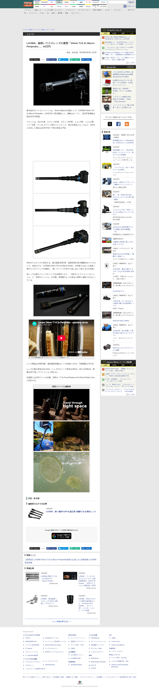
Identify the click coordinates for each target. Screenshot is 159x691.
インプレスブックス (51, 661)
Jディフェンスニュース (98, 641)
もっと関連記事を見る (60, 621)
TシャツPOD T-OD (77, 645)
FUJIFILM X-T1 (118, 291)
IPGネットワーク (114, 655)
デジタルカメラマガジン (33, 662)
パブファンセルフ (117, 651)
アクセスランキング (114, 30)
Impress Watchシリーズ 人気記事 (119, 362)
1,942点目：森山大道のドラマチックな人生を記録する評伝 (123, 271)
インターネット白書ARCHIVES (35, 669)
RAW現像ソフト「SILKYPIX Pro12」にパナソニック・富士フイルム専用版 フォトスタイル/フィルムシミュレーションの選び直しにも (120, 44)
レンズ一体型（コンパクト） (54, 10)
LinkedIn (88, 59)
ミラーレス (27, 10)
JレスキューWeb (96, 648)
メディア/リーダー (83, 10)
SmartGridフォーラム (52, 638)
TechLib (93, 668)
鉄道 (53, 13)
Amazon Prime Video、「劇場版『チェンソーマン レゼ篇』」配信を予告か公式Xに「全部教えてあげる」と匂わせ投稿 (119, 371)
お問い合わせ (46, 677)
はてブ (65, 59)
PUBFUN (112, 648)
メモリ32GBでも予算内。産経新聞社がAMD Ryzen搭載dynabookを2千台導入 (123, 74)
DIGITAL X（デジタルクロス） (54, 652)
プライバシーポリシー (87, 677)
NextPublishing (50, 665)
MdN (90, 655)
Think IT (27, 638)
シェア (53, 59)
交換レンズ (37, 10)
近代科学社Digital (76, 665)
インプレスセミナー (51, 648)
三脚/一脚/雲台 (97, 10)
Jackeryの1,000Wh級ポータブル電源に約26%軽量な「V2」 (123, 229)
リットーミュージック (78, 638)
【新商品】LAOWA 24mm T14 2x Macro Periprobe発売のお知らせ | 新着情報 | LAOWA (60, 560)
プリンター (117, 10)
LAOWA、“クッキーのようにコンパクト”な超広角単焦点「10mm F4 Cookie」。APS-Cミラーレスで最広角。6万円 (87, 580)
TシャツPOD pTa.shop (119, 658)
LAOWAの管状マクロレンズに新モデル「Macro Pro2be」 (49, 578)
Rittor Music (72, 635)
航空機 (60, 13)
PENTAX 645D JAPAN (121, 321)
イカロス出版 (93, 635)
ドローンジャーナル (31, 652)
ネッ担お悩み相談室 (31, 655)
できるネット (29, 665)
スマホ (42, 13)
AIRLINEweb (95, 638)
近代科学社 (71, 662)
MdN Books (94, 658)
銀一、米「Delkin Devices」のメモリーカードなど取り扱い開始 (123, 197)
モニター (107, 10)
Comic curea (116, 641)
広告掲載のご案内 (58, 677)
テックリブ (92, 665)
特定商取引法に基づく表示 (128, 677)
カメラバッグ (70, 10)
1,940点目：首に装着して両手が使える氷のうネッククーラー (123, 333)
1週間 (123, 33)
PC (25, 13)
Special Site (111, 67)
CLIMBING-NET (76, 658)
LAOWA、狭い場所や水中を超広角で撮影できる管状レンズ (71, 512)
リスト (43, 59)
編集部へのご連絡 (72, 677)
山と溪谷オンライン (77, 655)
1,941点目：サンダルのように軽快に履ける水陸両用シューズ (123, 303)
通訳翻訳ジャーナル (97, 645)
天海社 (114, 638)
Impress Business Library (53, 645)
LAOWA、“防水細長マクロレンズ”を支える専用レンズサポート (49, 601)
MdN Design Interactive (98, 662)
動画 (66, 13)
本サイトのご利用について (31, 677)
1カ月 (131, 33)
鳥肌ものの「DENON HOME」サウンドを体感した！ (122, 91)
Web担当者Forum (31, 641)
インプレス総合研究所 (32, 645)
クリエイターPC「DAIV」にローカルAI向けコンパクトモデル (123, 212)
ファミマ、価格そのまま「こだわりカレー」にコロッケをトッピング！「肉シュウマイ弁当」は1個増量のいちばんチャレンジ (120, 386)
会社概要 (99, 677)
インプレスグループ (111, 677)
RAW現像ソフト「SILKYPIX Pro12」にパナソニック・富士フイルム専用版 (123, 152)
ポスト (36, 59)
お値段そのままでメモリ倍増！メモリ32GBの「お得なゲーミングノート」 (123, 82)
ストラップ (32, 13)
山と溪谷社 (71, 652)
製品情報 (28, 563)
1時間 (105, 33)
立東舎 (73, 648)
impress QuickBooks (118, 645)
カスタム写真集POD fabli (120, 661)
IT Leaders (28, 648)
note (76, 59)
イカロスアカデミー (97, 652)
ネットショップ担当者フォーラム (55, 641)
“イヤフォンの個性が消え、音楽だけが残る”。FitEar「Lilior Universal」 (123, 99)
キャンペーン (75, 13)
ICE (110, 635)
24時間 (114, 33)
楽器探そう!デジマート (78, 641)
